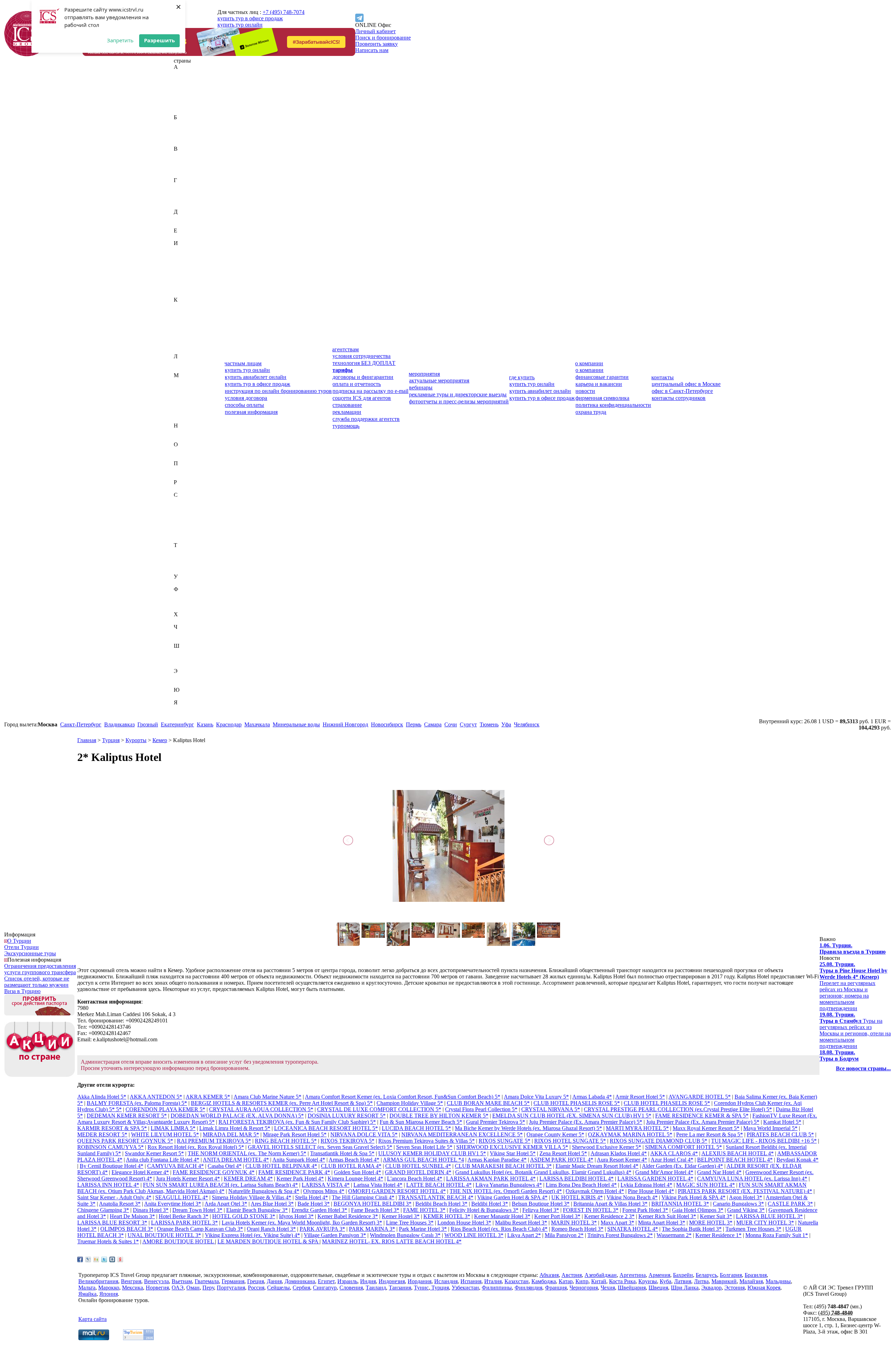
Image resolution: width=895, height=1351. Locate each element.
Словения (185, 539)
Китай (181, 331)
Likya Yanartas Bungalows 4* (508, 1185)
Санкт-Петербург (80, 724)
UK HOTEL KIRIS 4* (577, 1197)
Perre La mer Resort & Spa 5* (709, 1134)
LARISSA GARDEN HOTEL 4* (655, 1178)
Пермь (413, 724)
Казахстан (186, 306)
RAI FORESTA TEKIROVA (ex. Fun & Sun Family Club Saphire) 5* (297, 1122)
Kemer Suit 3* (716, 1216)
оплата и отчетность (356, 384)
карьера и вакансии (598, 384)
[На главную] (27, 54)
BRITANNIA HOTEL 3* (680, 1204)
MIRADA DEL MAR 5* (231, 1134)
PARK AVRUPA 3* (322, 1229)
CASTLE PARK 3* (790, 1204)
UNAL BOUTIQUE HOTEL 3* (164, 1235)
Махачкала (257, 724)
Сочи (450, 724)
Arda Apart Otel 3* (226, 1204)
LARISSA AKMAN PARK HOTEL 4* (491, 1178)
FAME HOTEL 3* (424, 1210)
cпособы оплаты (244, 405)
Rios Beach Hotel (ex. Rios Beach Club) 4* (499, 1229)
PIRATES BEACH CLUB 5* (780, 1134)
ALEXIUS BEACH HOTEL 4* (737, 1153)
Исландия (185, 281)
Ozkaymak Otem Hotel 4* (595, 1191)
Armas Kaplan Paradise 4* (497, 1160)
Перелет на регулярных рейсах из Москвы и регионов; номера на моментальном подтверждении (853, 986)
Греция (182, 199)
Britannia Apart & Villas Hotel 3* (610, 1204)
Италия (182, 293)
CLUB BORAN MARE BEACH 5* (488, 1103)
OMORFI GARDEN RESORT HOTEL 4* (397, 1191)
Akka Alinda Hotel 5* (101, 1097)
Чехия (181, 639)
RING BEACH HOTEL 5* (286, 1141)
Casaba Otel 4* (225, 1166)
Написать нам (371, 50)
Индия (181, 256)
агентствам (345, 349)
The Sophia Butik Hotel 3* (692, 1229)
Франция (184, 608)
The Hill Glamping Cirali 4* (363, 1197)
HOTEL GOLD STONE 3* (243, 1216)
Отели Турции (21, 947)
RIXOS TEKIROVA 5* (347, 1141)
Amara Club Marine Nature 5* (267, 1097)
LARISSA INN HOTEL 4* (108, 1185)
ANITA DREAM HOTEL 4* (236, 1160)
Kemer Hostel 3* (401, 1216)
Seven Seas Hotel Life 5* (424, 1147)
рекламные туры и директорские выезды (458, 394)
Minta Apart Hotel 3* (661, 1223)
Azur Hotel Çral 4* (672, 1160)
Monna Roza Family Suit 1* (776, 1235)
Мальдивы (186, 394)
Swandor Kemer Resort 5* (154, 1153)
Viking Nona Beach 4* (632, 1197)
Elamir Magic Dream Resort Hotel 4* (597, 1166)
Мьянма (183, 419)
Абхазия (183, 73)
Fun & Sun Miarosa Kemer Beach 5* (421, 1122)
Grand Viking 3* (746, 1210)
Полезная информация (34, 960)
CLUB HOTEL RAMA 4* (351, 1166)
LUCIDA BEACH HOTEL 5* (416, 1128)
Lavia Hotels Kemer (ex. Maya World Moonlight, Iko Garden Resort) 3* (302, 1223)
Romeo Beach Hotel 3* (577, 1229)
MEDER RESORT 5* (102, 1134)
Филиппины (189, 595)
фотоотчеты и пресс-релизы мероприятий (459, 401)
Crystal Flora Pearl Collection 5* (481, 1109)
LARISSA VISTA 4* (326, 1185)
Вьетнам (184, 174)
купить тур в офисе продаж (250, 18)
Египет (182, 237)
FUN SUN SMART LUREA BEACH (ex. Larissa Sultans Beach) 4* (220, 1185)
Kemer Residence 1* (718, 1235)
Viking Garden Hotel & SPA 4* (512, 1197)
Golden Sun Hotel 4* (357, 1172)
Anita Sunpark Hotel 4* (298, 1160)
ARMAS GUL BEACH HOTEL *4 (423, 1160)
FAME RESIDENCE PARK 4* (294, 1172)
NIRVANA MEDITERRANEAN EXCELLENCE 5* (462, 1134)
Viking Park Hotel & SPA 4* (693, 1197)
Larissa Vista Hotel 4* (377, 1185)
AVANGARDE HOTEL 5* (699, 1097)
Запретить (120, 40)
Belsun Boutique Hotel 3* (541, 1204)
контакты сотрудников (679, 398)
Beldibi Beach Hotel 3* (441, 1204)
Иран (180, 275)
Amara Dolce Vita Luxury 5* (536, 1097)
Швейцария (188, 652)
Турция (182, 570)
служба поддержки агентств (366, 419)
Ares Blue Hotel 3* (272, 1204)
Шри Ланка (685, 1288)
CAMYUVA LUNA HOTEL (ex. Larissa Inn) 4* (752, 1178)
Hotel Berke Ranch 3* (183, 1216)
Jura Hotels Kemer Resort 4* (188, 1178)
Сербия (182, 526)
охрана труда (590, 412)
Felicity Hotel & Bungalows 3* (483, 1210)
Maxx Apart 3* (617, 1223)
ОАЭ (180, 451)
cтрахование (347, 405)
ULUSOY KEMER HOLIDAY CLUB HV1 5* (432, 1153)
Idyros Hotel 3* (296, 1216)
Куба (179, 344)
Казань (205, 724)
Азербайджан (190, 86)
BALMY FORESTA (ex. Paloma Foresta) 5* (137, 1103)
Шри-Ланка (188, 665)
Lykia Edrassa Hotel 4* (646, 1185)
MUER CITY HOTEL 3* (765, 1223)
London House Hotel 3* (464, 1223)
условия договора (246, 398)
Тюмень (489, 724)
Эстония (184, 684)
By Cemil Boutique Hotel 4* (111, 1166)
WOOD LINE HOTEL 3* (473, 1235)
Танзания (185, 558)
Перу (180, 470)
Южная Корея (190, 696)
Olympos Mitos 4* (323, 1191)
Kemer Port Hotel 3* (557, 1216)
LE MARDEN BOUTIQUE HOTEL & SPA (268, 1241)
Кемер (159, 740)
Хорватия (185, 621)
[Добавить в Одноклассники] (96, 1259)
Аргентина (187, 105)
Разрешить (159, 40)
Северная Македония (199, 514)
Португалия (188, 476)
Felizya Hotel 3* (540, 1210)
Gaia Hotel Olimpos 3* (697, 1210)
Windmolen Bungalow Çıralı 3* (405, 1235)
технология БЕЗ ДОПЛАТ (363, 363)
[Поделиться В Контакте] (112, 1259)
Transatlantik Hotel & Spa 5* (342, 1153)
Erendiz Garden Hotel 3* (319, 1210)
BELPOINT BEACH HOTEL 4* (735, 1160)
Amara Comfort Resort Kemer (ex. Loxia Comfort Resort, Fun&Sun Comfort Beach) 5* (402, 1097)
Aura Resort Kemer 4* (622, 1160)
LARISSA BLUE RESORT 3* (112, 1223)
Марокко (184, 407)
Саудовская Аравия (197, 501)
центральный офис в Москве (686, 384)
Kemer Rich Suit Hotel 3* (667, 1216)
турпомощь (345, 426)
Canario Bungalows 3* (738, 1204)
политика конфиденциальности (613, 405)
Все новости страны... (863, 1068)
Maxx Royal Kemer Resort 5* (706, 1128)
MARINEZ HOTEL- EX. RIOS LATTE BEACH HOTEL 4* (391, 1241)
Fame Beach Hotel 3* (375, 1210)
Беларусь (184, 130)
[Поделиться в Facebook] (80, 1259)
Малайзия (185, 388)
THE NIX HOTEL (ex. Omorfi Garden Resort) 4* (506, 1191)
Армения (184, 111)
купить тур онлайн (240, 25)
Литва (181, 369)
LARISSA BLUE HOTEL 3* (769, 1216)
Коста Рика (187, 337)
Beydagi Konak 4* (797, 1160)
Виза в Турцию (22, 991)
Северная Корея (193, 507)
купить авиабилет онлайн (255, 377)
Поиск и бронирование (383, 38)
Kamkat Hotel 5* (782, 1122)
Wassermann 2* (674, 1235)
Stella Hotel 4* (311, 1197)
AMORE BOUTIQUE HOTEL (178, 1241)
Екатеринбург (177, 724)
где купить (522, 377)
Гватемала (186, 186)
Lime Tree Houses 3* (410, 1223)
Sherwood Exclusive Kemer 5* (606, 1147)
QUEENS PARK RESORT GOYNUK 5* (125, 1141)
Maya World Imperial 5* (770, 1128)
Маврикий (186, 382)
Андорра (184, 98)
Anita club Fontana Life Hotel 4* (162, 1160)
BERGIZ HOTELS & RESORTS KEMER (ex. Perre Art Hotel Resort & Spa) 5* (282, 1103)
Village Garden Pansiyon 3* (335, 1235)
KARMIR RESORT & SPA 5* (112, 1128)
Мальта (182, 400)
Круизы (647, 1281)
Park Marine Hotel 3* (423, 1229)
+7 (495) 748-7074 (284, 12)
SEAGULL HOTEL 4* (181, 1197)
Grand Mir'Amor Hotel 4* (664, 1172)
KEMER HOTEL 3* (446, 1216)
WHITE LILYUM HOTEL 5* (165, 1134)
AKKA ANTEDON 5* (156, 1097)
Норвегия (185, 438)
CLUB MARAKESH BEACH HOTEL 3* (503, 1166)
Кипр (180, 325)
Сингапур (186, 533)
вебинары (420, 387)
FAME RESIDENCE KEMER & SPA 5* (702, 1116)
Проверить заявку (376, 44)
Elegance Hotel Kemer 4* (140, 1172)
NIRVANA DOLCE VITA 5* (364, 1134)
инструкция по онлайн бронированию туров (278, 391)
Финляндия (187, 602)
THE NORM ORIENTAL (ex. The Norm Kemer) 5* (247, 1153)
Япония (183, 715)
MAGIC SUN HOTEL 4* (705, 1185)
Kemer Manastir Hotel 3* (502, 1216)
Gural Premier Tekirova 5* (495, 1122)
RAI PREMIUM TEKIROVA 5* (214, 1141)
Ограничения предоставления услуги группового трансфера (40, 969)
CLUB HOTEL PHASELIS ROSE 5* (577, 1103)
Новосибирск (387, 724)
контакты (662, 377)
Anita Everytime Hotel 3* (172, 1204)
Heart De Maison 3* (132, 1216)
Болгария (185, 136)
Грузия (182, 205)
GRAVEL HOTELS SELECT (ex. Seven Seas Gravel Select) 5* (320, 1147)
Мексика (184, 413)
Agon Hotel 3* (745, 1197)
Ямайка (183, 709)
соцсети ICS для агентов (361, 398)
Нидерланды (189, 432)
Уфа (506, 724)
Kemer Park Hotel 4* (300, 1178)
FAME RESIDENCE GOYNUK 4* (214, 1172)
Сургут (468, 724)
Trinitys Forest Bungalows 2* (620, 1235)
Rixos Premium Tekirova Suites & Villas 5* (426, 1141)
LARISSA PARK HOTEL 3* (184, 1223)
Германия (185, 193)
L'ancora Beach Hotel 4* (414, 1178)
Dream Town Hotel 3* (197, 1210)
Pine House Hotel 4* (651, 1191)
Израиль (184, 249)
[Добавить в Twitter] (104, 1259)
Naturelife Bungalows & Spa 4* (263, 1191)
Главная (86, 740)
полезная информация (251, 412)
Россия (182, 488)
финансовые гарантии (602, 377)
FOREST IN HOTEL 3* (590, 1210)
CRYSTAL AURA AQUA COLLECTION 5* (261, 1109)
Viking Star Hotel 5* (513, 1153)
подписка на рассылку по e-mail (370, 391)
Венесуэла (186, 168)
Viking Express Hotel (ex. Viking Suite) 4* (252, 1235)
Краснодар (229, 724)
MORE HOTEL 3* (710, 1223)
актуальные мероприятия (439, 380)
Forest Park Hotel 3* (645, 1210)
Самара (433, 724)
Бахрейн (184, 124)
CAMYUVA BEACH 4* (175, 1166)
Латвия (182, 363)
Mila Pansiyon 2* (564, 1235)
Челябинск (526, 724)
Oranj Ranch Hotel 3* (271, 1229)
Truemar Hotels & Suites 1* (108, 1241)
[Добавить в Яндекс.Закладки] (120, 1259)
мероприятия (424, 374)
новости (585, 391)
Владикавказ (119, 724)
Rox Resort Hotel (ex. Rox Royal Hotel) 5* (196, 1147)
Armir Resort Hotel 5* (640, 1097)
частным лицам (243, 363)
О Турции (19, 941)
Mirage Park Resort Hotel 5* (295, 1134)
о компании (589, 363)
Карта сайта (92, 1319)
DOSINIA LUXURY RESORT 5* (347, 1116)
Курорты (136, 740)
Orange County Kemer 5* (555, 1134)
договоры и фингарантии (362, 377)
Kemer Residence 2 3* (609, 1216)
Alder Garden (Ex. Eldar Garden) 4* (682, 1166)
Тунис (181, 564)
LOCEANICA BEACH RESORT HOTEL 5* (326, 1128)
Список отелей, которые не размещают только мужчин (36, 982)
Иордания (186, 268)
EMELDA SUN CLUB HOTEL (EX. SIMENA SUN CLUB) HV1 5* (571, 1116)
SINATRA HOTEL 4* (632, 1229)
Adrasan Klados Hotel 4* (618, 1153)
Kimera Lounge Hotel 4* (355, 1178)
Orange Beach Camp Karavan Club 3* (200, 1229)
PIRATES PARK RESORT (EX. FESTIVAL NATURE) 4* (745, 1191)
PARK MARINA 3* (372, 1229)
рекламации (346, 412)
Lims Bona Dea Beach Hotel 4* (581, 1185)
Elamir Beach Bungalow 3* (257, 1210)
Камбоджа (186, 312)
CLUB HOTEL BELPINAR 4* (281, 1166)
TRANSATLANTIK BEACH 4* (435, 1197)
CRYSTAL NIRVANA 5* (550, 1109)
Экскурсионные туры (30, 953)
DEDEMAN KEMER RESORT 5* (127, 1116)
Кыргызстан (188, 350)
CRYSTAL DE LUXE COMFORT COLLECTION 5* (379, 1109)
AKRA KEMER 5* (208, 1097)
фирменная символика (602, 398)
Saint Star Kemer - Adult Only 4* (114, 1197)
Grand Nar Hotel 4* (719, 1172)
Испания (184, 287)
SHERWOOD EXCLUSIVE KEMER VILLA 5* (512, 1147)
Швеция (183, 658)
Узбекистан (187, 583)
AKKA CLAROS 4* (674, 1153)
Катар (181, 319)
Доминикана (189, 224)
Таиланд (184, 551)
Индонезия (187, 262)
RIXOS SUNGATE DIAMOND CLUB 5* (658, 1141)
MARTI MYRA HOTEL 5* (637, 1128)
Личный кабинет (375, 31)
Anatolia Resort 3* (120, 1204)
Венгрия (184, 161)
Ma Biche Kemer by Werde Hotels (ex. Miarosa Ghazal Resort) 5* (528, 1128)
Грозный (147, 724)
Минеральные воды (296, 724)
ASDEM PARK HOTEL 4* (561, 1160)
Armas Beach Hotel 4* (354, 1160)
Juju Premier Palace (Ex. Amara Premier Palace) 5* (585, 1122)
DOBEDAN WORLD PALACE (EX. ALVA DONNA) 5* (237, 1116)
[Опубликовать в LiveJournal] (88, 1259)
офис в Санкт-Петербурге (682, 391)
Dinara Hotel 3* (151, 1210)
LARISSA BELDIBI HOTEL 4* (576, 1178)
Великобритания (194, 155)
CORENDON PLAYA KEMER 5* (165, 1109)
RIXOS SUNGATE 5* (504, 1141)
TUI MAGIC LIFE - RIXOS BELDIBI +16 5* (764, 1141)
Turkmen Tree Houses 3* (753, 1229)
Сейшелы (185, 520)
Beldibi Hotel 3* (489, 1204)
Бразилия (185, 142)
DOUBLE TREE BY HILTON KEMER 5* (438, 1116)
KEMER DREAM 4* (248, 1178)
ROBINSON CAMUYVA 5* (110, 1147)
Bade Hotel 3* (314, 1204)
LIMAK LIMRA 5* (173, 1128)
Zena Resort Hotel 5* (563, 1153)
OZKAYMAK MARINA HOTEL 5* (630, 1134)
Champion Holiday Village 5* (410, 1103)
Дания (181, 218)
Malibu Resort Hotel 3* (521, 1223)
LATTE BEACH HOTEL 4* (439, 1185)
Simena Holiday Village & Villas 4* (251, 1197)
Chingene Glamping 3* (103, 1210)
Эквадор (184, 677)
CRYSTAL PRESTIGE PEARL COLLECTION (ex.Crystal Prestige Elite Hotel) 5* (678, 1109)
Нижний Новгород (345, 724)
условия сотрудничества (361, 356)
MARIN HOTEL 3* (574, 1223)
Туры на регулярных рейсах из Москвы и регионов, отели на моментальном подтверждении (855, 1030)
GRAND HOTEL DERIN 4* (418, 1172)
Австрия (184, 79)
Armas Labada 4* (592, 1097)
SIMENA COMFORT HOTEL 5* (683, 1147)
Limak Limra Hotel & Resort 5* (234, 1128)
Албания (184, 92)
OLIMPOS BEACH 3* (126, 1229)
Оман (180, 457)
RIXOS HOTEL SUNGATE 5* (570, 1141)
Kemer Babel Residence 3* (347, 1216)
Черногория (188, 633)
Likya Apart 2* (524, 1235)
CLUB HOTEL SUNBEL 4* (418, 1166)
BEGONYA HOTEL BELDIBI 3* (372, 1204)
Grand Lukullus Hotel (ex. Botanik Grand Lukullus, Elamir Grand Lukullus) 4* (543, 1172)
